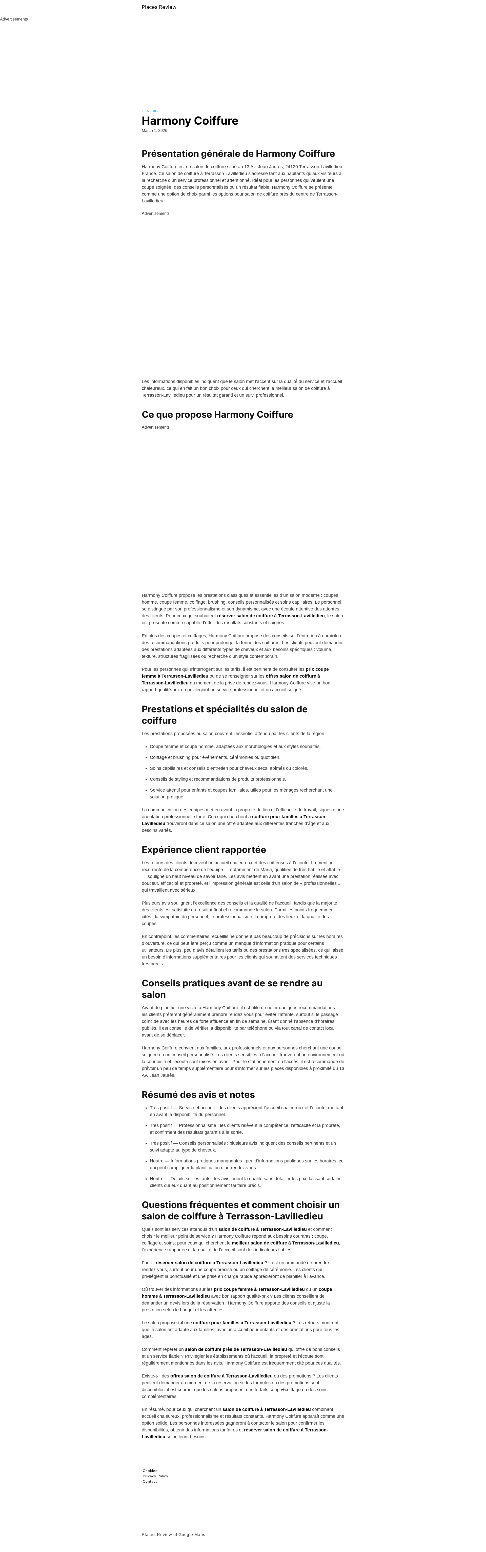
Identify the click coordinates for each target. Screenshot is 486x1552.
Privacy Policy (155, 1476)
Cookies (150, 1471)
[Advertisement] (243, 60)
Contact (150, 1481)
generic (150, 111)
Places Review (159, 7)
